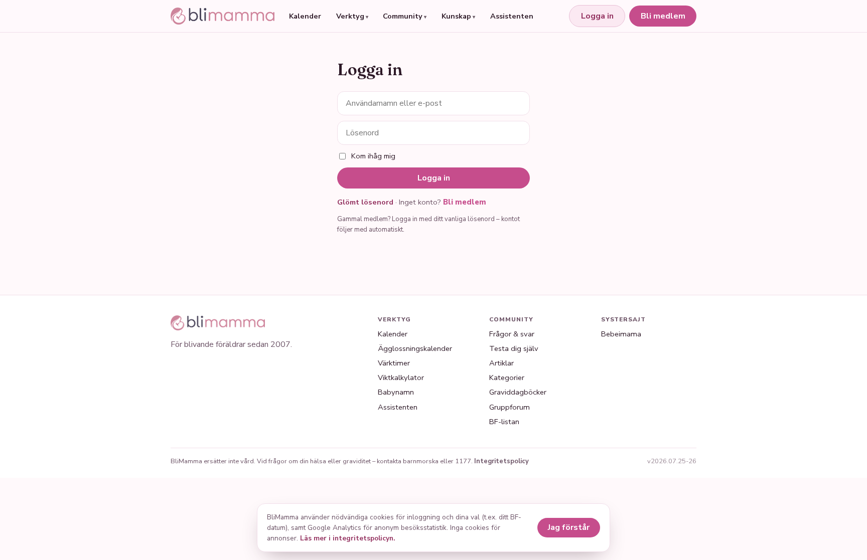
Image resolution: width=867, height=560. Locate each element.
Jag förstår (569, 527)
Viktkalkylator (401, 377)
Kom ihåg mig (373, 156)
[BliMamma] (222, 16)
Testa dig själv (513, 348)
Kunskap (456, 16)
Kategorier (506, 377)
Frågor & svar (511, 334)
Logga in (597, 16)
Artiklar (501, 363)
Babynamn (396, 392)
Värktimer (394, 363)
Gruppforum (509, 407)
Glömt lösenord (365, 202)
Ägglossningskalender (415, 348)
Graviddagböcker (517, 392)
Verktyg (350, 16)
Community (402, 16)
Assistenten (511, 16)
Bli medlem (663, 16)
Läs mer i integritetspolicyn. (347, 538)
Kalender (305, 16)
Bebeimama (621, 334)
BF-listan (504, 422)
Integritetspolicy (501, 461)
